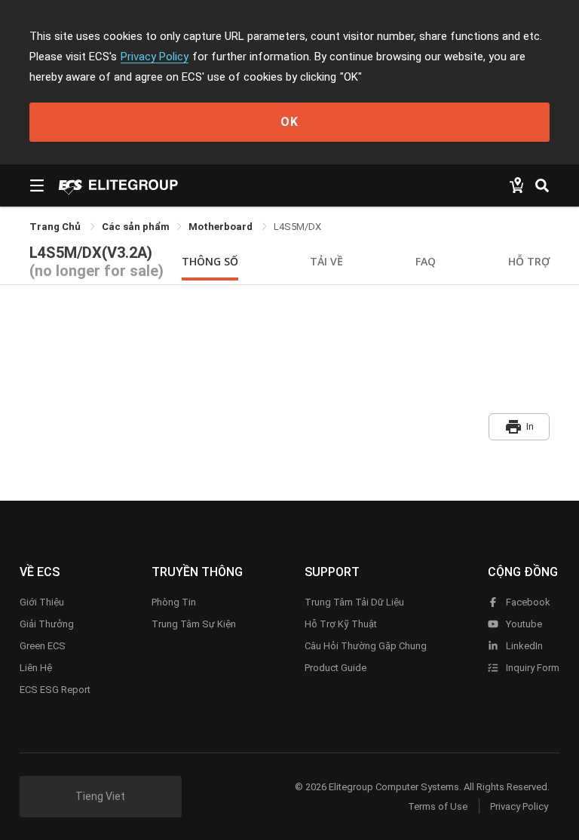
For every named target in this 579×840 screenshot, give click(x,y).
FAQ (425, 261)
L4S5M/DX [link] (297, 226)
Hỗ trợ (529, 261)
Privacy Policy (154, 56)
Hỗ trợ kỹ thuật (341, 624)
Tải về (326, 261)
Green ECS (43, 645)
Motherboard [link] (221, 226)
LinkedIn (523, 645)
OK (289, 122)
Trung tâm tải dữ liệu (354, 602)
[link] (136, 226)
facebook (527, 602)
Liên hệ (36, 667)
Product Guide (335, 667)
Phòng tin (174, 602)
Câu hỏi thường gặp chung (366, 645)
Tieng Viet (100, 796)
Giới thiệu (42, 602)
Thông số (210, 261)
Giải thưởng (47, 624)
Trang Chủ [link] (56, 226)
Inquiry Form (531, 667)
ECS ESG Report (55, 689)
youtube (523, 624)
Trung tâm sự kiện (194, 624)
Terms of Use (437, 806)
